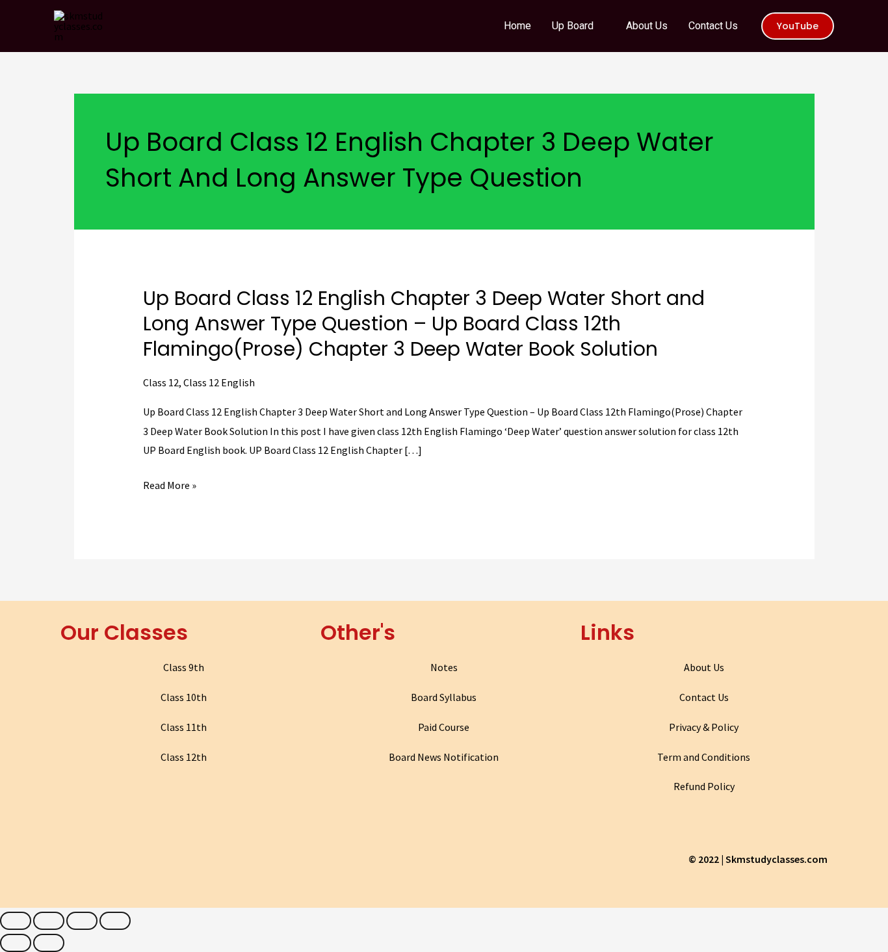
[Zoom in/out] (115, 921)
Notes (444, 667)
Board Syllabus (444, 697)
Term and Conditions (703, 756)
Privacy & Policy (703, 727)
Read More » (169, 486)
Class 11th (184, 727)
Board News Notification (444, 756)
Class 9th (183, 667)
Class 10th (184, 697)
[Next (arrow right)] (48, 943)
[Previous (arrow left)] (15, 943)
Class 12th (184, 756)
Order (828, 22)
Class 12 (161, 382)
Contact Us (704, 697)
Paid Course (443, 727)
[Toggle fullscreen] (82, 921)
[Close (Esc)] (15, 921)
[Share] (48, 921)
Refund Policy (704, 786)
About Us (704, 667)
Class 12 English (219, 382)
